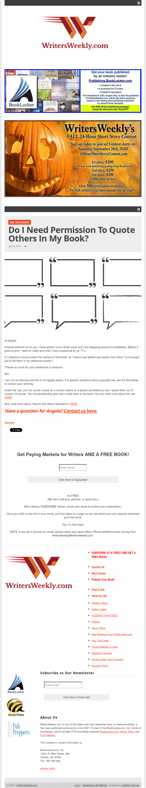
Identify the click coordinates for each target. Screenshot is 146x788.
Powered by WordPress (95, 785)
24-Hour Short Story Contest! (108, 659)
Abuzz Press (127, 731)
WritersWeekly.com (26, 785)
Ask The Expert (19, 222)
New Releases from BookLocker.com (112, 634)
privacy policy (48, 768)
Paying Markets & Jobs (104, 647)
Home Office (98, 628)
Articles (96, 621)
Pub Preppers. (48, 735)
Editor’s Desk (99, 609)
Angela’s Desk (100, 603)
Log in (77, 785)
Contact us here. (80, 411)
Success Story (100, 665)
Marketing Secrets (102, 653)
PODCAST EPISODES (104, 615)
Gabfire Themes (131, 785)
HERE (8, 397)
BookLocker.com (109, 731)
